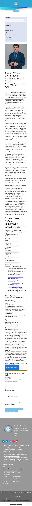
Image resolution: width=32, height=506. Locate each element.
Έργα (6, 32)
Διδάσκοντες (8, 27)
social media (19, 409)
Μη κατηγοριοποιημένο (10, 34)
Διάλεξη (15, 411)
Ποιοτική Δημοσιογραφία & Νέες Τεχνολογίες (14, 447)
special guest (8, 411)
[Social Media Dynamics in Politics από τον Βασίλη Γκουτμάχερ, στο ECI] (16, 56)
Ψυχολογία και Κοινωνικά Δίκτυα (11, 456)
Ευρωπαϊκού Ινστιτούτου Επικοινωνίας (14, 99)
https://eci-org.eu (17, 481)
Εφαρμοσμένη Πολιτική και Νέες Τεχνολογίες (14, 460)
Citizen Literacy (19, 211)
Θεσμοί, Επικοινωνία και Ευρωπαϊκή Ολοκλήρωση (16, 454)
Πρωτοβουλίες (8, 39)
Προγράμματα (8, 37)
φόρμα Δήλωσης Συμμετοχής (17, 214)
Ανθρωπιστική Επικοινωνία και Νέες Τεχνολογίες (16, 452)
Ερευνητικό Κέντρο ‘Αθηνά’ (10, 471)
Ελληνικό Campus (9, 30)
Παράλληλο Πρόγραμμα (8, 464)
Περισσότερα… (6, 483)
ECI (14, 409)
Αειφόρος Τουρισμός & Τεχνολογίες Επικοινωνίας (16, 459)
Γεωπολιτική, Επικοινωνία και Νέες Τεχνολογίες (15, 457)
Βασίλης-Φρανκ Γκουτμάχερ (11, 100)
